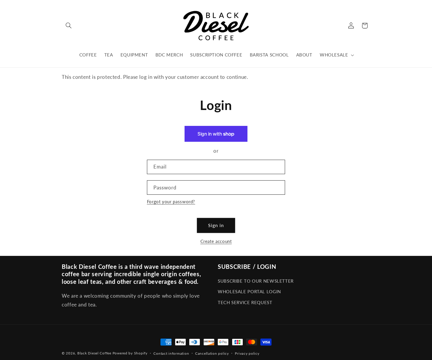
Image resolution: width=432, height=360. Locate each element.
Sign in (216, 225)
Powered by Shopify (130, 353)
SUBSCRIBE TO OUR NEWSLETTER (256, 281)
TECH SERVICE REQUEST (245, 302)
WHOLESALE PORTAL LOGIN (249, 291)
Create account (216, 241)
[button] (68, 25)
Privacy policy (247, 353)
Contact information (171, 353)
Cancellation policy (212, 353)
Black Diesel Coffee (94, 353)
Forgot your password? (171, 201)
